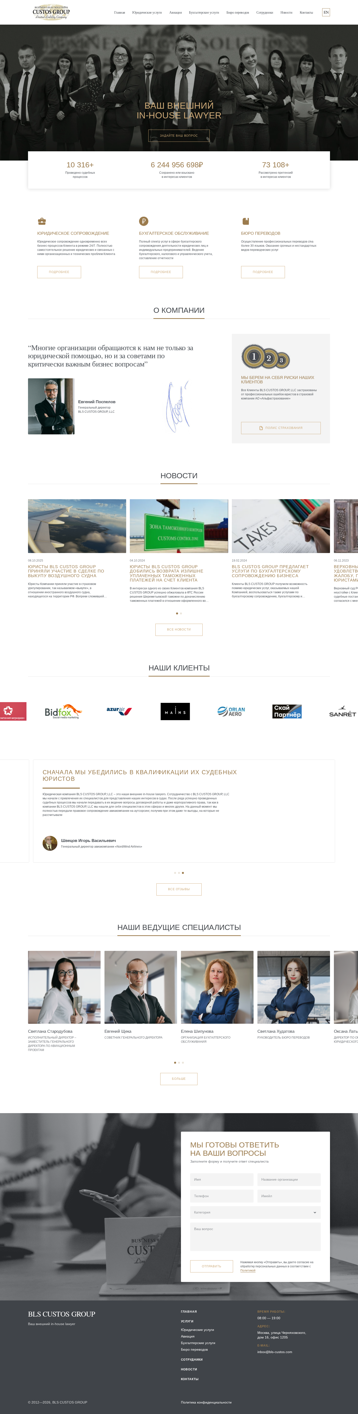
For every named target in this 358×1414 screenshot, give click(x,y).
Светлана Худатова (275, 1031)
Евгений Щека (117, 1031)
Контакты (306, 12)
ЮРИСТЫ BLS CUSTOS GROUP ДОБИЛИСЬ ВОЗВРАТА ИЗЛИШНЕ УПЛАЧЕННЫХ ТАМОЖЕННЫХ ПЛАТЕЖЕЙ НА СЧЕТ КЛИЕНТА (166, 573)
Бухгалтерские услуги (204, 12)
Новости (286, 12)
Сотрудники (264, 12)
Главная (119, 12)
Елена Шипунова (197, 1031)
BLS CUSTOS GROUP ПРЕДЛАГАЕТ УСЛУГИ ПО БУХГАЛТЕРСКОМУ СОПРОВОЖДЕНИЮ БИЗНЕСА (270, 571)
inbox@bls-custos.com (274, 1352)
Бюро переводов (237, 12)
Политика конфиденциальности (206, 1402)
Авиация (175, 12)
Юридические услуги (147, 12)
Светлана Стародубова (50, 1031)
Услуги (187, 1321)
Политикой (247, 1270)
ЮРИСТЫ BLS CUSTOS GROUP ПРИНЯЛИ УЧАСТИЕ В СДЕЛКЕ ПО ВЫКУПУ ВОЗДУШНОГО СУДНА (66, 571)
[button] (177, 613)
